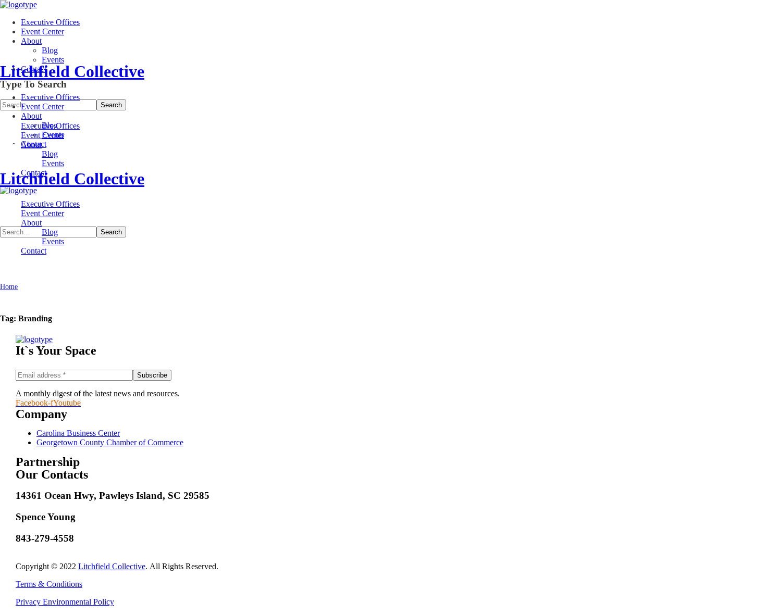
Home (9, 287)
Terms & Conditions (49, 584)
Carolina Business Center (78, 433)
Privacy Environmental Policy (65, 601)
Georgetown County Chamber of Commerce (109, 442)
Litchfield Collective (111, 566)
